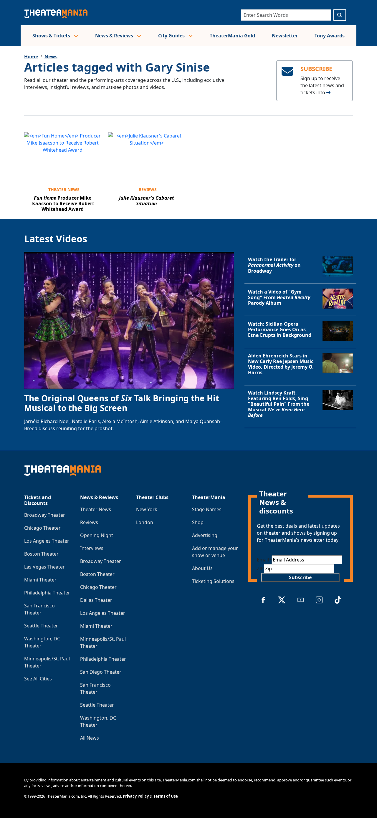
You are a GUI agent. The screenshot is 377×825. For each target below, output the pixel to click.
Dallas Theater (96, 600)
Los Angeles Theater (46, 541)
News (50, 56)
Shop (198, 522)
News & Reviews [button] (114, 35)
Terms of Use (165, 796)
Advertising (204, 535)
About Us (202, 568)
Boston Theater (41, 554)
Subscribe (300, 577)
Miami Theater (40, 579)
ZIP (260, 568)
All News (89, 738)
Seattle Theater (41, 625)
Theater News (64, 189)
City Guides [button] (172, 35)
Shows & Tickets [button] (51, 35)
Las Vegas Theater (44, 567)
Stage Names (206, 509)
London (144, 522)
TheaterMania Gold (232, 35)
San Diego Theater (100, 672)
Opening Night (96, 535)
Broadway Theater (44, 515)
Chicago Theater (42, 528)
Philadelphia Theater (47, 592)
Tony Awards (330, 35)
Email (264, 559)
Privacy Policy (136, 796)
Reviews (148, 189)
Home (31, 56)
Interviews (91, 548)
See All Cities (38, 678)
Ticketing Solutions (213, 581)
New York (146, 509)
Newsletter (285, 35)
